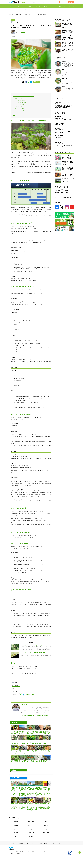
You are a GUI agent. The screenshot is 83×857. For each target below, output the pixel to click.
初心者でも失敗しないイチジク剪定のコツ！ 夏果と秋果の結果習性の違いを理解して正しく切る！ (46, 752)
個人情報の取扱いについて (32, 843)
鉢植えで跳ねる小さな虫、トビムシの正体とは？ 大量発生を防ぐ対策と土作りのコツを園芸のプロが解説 (38, 732)
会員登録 (71, 2)
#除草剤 (62, 192)
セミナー (31, 836)
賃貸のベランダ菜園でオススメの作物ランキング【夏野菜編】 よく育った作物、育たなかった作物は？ (38, 752)
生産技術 (17, 14)
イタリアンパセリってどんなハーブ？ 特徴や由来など (23, 96)
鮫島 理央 (23, 32)
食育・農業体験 (31, 829)
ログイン (63, 2)
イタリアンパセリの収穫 (17, 106)
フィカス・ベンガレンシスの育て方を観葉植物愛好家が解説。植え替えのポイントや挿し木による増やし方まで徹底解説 (14, 742)
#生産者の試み (58, 190)
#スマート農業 (69, 194)
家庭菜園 (13, 36)
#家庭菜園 (13, 688)
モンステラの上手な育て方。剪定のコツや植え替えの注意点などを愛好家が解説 (38, 761)
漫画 (60, 9)
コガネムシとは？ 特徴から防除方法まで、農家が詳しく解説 (31, 742)
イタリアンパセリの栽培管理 (18, 104)
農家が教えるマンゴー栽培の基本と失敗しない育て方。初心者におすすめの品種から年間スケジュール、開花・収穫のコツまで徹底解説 (46, 742)
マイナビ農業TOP (12, 14)
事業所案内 (21, 851)
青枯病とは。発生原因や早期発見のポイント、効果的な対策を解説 (22, 742)
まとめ (14, 115)
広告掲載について (60, 843)
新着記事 (16, 821)
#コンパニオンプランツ (60, 194)
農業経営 (16, 825)
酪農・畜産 (46, 825)
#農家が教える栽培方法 (66, 197)
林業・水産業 (46, 832)
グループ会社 (37, 851)
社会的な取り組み (27, 851)
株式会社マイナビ (12, 851)
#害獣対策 (57, 192)
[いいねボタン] (12, 22)
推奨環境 (46, 843)
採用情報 (32, 851)
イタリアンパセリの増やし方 (18, 110)
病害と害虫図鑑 (41, 9)
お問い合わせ (52, 843)
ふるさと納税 (31, 832)
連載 (55, 9)
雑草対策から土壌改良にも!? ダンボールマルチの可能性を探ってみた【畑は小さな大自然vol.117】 (22, 761)
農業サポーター (12, 9)
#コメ (67, 192)
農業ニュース (31, 821)
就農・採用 (15, 832)
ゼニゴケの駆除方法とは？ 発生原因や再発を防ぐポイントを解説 (30, 761)
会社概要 (16, 851)
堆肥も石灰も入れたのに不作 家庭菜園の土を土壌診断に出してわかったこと (30, 752)
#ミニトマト (57, 197)
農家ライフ (15, 829)
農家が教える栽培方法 (22, 9)
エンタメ (46, 829)
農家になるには (32, 9)
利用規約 (40, 843)
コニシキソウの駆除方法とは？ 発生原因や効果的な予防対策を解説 (30, 732)
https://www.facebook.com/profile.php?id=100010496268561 (34, 715)
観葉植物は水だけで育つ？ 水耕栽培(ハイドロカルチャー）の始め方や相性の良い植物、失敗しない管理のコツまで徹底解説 (46, 732)
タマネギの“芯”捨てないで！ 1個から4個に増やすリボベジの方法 (14, 732)
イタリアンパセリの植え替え (18, 108)
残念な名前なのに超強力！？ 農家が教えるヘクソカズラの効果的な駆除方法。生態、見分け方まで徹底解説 (14, 761)
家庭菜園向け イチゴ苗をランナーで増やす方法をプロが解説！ (22, 752)
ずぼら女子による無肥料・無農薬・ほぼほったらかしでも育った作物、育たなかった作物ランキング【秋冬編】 (46, 761)
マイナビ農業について (13, 843)
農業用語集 (49, 9)
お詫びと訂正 (22, 843)
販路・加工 (30, 825)
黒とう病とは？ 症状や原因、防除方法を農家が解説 (14, 751)
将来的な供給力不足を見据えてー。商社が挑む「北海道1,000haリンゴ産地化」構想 (23, 732)
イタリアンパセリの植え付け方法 (19, 102)
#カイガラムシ (66, 190)
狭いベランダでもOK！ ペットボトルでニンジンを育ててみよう (38, 742)
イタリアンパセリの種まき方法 (19, 100)
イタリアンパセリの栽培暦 (18, 98)
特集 (64, 9)
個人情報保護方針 (43, 851)
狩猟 (16, 836)
